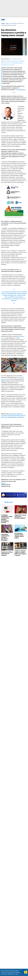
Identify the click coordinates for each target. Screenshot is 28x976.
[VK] (9, 20)
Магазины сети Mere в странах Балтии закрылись (7, 553)
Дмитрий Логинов (7, 61)
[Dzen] (14, 20)
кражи (2, 63)
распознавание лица (5, 64)
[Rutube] (18, 20)
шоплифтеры (22, 61)
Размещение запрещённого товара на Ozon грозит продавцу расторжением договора (6, 518)
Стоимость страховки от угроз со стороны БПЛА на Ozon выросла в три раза (20, 553)
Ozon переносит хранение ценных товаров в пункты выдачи (19, 536)
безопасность (7, 63)
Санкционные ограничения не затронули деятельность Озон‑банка (5, 537)
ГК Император (15, 61)
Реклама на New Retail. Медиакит (14, 217)
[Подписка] (21, 20)
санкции (12, 64)
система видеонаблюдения (17, 63)
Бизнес (7, 23)
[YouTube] (16, 20)
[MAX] (11, 20)
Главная (3, 23)
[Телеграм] (6, 20)
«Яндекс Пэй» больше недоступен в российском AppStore (20, 516)
